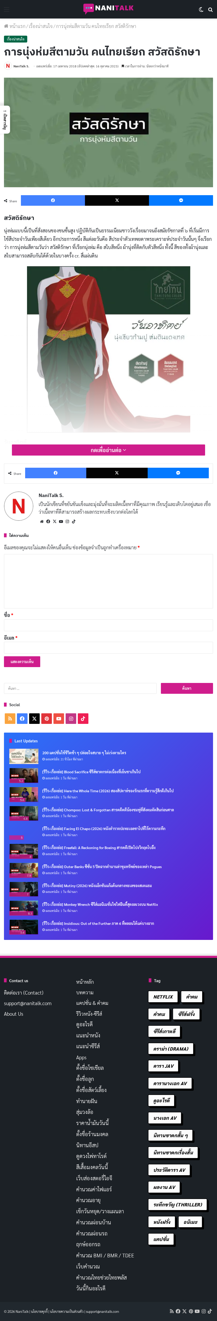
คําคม (159, 1014)
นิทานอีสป (87, 1145)
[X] (54, 521)
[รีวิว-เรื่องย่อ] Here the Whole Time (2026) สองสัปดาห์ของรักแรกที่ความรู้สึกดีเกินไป (108, 790)
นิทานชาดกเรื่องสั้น (173, 1152)
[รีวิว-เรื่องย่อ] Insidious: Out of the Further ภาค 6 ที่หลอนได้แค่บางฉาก (98, 923)
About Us (13, 1013)
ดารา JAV (163, 1066)
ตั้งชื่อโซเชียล (90, 1067)
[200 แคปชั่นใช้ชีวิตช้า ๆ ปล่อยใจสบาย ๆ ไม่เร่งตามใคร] (23, 756)
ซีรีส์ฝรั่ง (186, 1014)
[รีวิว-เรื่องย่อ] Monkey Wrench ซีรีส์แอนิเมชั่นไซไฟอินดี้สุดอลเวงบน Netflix (100, 904)
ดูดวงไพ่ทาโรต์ (91, 1156)
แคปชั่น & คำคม (92, 1003)
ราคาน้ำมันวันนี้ (92, 1122)
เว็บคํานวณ (88, 1266)
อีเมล (10, 638)
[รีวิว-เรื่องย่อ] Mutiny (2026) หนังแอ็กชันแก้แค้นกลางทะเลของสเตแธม (97, 885)
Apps (81, 1057)
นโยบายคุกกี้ (39, 1311)
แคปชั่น (161, 1239)
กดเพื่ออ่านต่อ (107, 450)
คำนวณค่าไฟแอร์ (94, 1189)
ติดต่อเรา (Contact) (23, 992)
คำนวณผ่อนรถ (91, 1233)
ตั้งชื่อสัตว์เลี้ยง (91, 1089)
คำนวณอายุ (88, 1200)
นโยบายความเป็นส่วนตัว (67, 1311)
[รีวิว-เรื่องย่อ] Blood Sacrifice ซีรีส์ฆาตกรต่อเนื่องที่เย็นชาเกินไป (91, 771)
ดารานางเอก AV (170, 1083)
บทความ (84, 992)
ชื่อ (8, 615)
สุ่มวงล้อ (84, 1111)
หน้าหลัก (85, 981)
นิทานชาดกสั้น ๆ (170, 1135)
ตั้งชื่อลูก (85, 1078)
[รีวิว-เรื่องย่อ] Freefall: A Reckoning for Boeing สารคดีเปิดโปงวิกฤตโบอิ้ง (99, 847)
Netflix (163, 997)
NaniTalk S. (21, 66)
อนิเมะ (190, 1222)
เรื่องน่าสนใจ (41, 26)
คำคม (191, 997)
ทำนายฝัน (86, 1101)
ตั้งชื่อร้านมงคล (92, 1134)
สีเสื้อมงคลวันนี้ (92, 1167)
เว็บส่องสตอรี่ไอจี (94, 1178)
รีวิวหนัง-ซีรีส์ (89, 1013)
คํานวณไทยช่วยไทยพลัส (101, 1277)
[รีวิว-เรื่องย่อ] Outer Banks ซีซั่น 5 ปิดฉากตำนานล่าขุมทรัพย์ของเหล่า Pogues (102, 866)
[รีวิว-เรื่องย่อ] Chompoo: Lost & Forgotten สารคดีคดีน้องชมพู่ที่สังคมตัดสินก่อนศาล (108, 809)
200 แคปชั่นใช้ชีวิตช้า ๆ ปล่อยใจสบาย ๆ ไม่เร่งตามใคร (84, 752)
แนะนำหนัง (88, 1035)
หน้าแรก (16, 26)
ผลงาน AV (164, 1187)
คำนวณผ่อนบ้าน (93, 1222)
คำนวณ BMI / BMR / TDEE (105, 1255)
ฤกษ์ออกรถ (88, 1244)
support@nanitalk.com (28, 1003)
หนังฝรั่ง (161, 1222)
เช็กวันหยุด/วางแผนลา (100, 1211)
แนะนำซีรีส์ (88, 1046)
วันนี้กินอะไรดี (91, 1288)
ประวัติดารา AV (169, 1170)
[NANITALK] (108, 9)
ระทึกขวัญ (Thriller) (177, 1204)
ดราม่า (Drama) (170, 1049)
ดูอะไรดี (84, 1024)
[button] (5, 120)
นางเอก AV (165, 1118)
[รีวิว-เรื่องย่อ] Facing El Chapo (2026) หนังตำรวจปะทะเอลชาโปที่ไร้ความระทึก (103, 828)
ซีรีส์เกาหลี (164, 1031)
